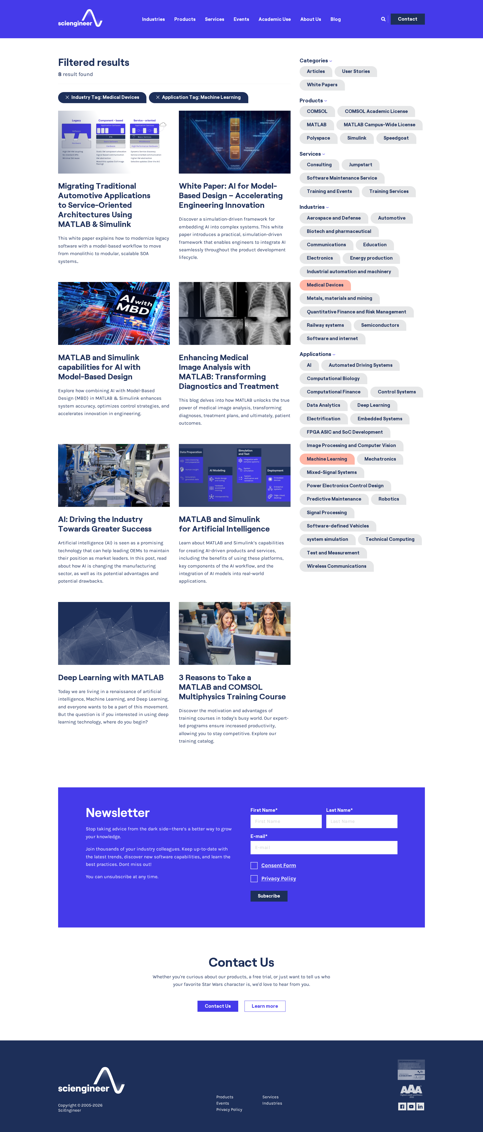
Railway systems (325, 325)
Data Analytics (323, 405)
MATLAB (317, 124)
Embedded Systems (380, 418)
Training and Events (329, 191)
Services (214, 19)
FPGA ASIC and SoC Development (345, 432)
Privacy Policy (278, 878)
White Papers (322, 84)
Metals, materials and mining (339, 298)
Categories (314, 60)
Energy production (371, 258)
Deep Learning (373, 405)
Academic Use (275, 19)
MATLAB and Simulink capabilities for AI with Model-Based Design (99, 367)
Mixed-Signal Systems (332, 472)
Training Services (389, 191)
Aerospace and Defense (334, 218)
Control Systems (397, 391)
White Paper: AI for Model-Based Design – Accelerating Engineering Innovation (231, 195)
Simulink (357, 138)
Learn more (265, 1006)
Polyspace (318, 138)
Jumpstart (360, 164)
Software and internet (332, 338)
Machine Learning (327, 459)
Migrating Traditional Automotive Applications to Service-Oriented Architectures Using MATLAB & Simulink (104, 205)
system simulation (327, 539)
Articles (316, 71)
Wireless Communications (336, 566)
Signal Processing (327, 512)
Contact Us (218, 1006)
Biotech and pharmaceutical (339, 231)
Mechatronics (380, 459)
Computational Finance (333, 391)
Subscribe (269, 896)
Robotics (389, 499)
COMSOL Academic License (376, 111)
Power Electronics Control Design (345, 485)
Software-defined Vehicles (338, 526)
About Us (310, 19)
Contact (407, 19)
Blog (336, 19)
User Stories (356, 71)
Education (375, 244)
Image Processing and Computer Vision (351, 445)
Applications (315, 354)
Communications (326, 244)
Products (184, 19)
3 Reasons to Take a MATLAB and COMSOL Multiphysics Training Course (232, 687)
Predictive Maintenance (334, 499)
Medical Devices (325, 285)
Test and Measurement (333, 552)
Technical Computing (390, 539)
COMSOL (317, 111)
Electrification (323, 418)
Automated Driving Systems (360, 365)
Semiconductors (380, 325)
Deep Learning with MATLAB (111, 677)
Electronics (320, 258)
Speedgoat (396, 138)
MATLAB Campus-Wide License (379, 124)
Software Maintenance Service (342, 178)
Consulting (319, 164)
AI (309, 365)
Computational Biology (333, 378)
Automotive (392, 218)
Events (241, 19)
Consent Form (278, 865)
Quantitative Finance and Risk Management (356, 311)
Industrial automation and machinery (349, 271)
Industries (153, 19)
